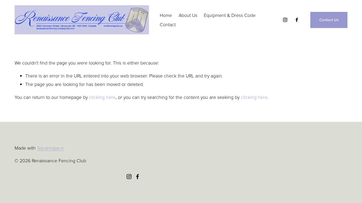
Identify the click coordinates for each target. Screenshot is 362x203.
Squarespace (50, 148)
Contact (168, 24)
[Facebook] (296, 19)
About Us (188, 15)
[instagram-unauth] (285, 19)
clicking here (102, 97)
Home (166, 15)
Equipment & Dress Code (229, 15)
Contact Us (329, 19)
